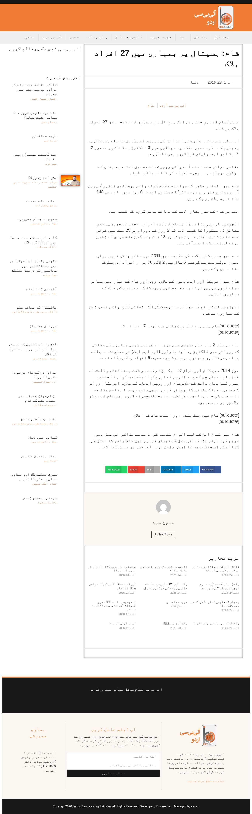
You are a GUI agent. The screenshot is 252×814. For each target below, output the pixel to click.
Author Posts (163, 534)
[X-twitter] (142, 701)
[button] (210, 469)
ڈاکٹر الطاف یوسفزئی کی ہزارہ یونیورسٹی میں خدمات (215, 568)
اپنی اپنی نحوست (123, 623)
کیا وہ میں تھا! (42, 437)
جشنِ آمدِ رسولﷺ (175, 623)
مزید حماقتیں (176, 602)
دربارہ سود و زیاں (40, 497)
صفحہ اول (221, 37)
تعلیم (74, 37)
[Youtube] (131, 701)
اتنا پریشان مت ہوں (38, 456)
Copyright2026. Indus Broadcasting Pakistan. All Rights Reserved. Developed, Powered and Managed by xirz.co (126, 806)
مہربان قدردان (43, 326)
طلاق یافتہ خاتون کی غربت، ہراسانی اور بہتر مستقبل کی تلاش (32, 349)
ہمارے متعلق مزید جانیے (206, 780)
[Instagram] (98, 701)
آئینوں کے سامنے (41, 289)
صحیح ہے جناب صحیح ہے (37, 219)
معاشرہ (29, 37)
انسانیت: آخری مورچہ (37, 419)
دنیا (183, 37)
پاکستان (200, 37)
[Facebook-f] (154, 701)
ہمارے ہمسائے (97, 37)
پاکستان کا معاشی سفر (36, 307)
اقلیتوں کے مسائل (128, 37)
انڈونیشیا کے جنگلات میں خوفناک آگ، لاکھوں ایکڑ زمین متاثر (114, 605)
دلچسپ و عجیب (52, 37)
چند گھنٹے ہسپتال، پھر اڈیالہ (215, 623)
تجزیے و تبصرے (161, 37)
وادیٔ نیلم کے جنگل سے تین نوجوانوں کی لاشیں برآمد (219, 586)
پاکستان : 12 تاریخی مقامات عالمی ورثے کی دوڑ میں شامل (165, 586)
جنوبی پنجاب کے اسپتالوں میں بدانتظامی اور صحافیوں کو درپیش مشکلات (33, 265)
